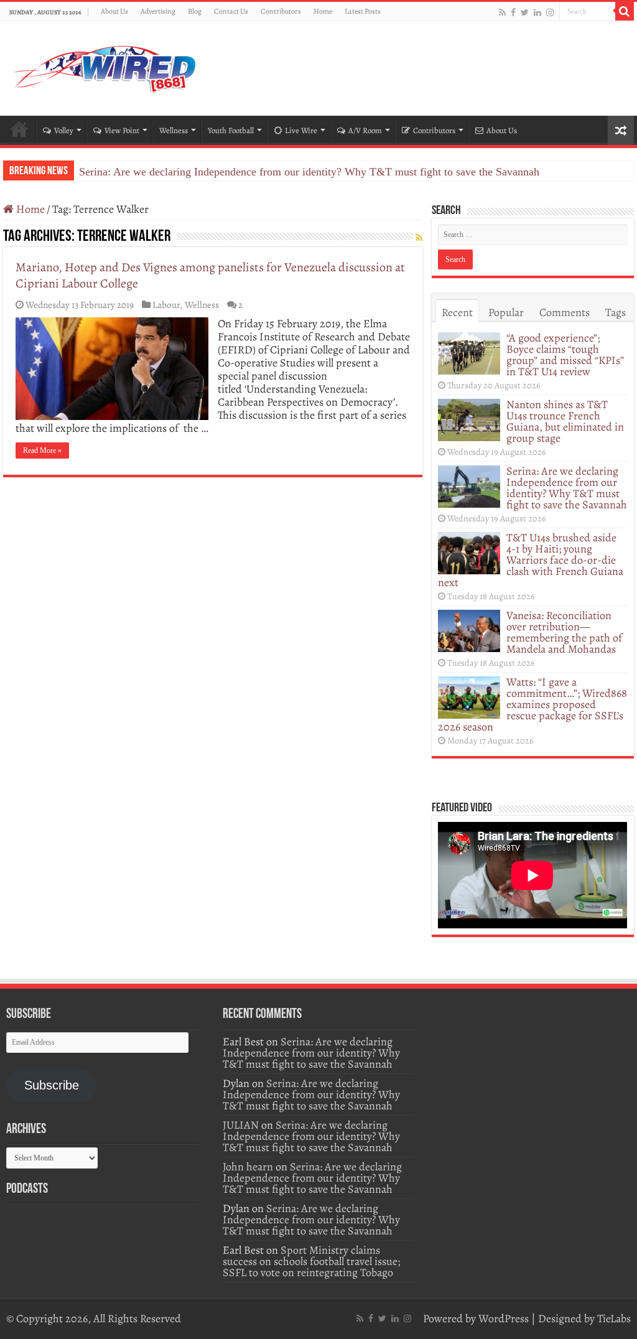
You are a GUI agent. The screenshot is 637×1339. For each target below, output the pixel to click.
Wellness (173, 130)
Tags (615, 312)
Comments (564, 312)
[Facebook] (513, 12)
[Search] (624, 11)
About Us (114, 11)
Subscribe (51, 1085)
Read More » (42, 450)
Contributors (281, 11)
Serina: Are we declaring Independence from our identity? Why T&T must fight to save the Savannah (309, 172)
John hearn (248, 1166)
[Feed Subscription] (419, 238)
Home (323, 11)
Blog (195, 11)
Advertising (158, 11)
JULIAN (241, 1124)
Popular (506, 312)
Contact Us (231, 11)
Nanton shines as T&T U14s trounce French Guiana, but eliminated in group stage (565, 421)
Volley (63, 130)
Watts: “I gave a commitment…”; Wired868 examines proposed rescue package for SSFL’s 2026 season (532, 704)
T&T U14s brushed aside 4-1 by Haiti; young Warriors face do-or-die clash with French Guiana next (530, 560)
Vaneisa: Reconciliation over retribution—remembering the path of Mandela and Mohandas (564, 632)
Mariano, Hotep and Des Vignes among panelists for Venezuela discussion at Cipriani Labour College (210, 275)
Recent (457, 312)
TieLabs (614, 1318)
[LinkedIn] (537, 12)
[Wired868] (105, 66)
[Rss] (502, 12)
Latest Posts (363, 11)
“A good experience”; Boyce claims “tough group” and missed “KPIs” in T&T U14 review (565, 354)
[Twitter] (524, 12)
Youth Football (231, 130)
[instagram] (550, 12)
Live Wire (301, 130)
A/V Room (365, 130)
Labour (166, 304)
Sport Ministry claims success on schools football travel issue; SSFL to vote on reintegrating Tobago (311, 1261)
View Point (122, 130)
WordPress (503, 1318)
